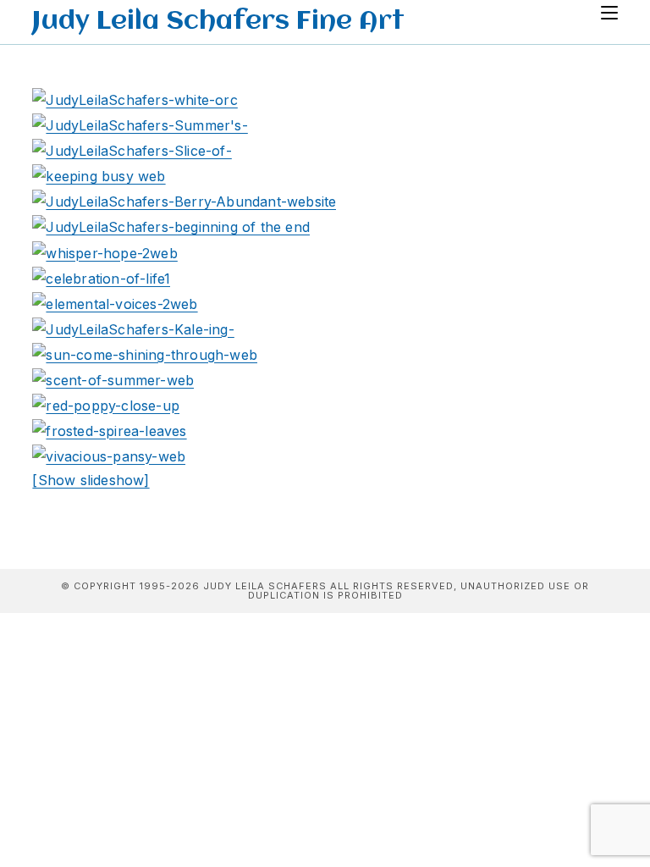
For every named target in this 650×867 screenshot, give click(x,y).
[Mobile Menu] (609, 13)
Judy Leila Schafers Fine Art (218, 22)
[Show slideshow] (90, 480)
